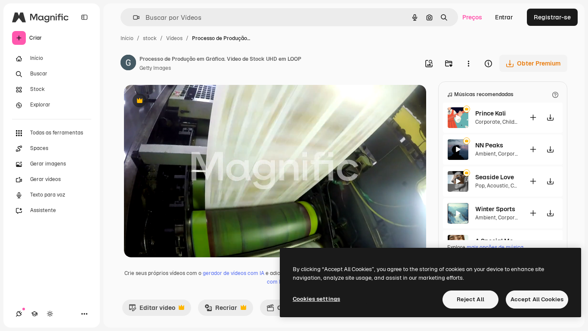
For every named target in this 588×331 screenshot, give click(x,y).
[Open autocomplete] (133, 17)
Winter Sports (495, 209)
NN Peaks (489, 145)
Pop (480, 185)
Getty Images (155, 68)
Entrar (504, 17)
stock (150, 38)
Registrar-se (552, 17)
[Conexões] (19, 314)
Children (512, 122)
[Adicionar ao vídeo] (533, 117)
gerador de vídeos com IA (233, 273)
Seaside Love (494, 177)
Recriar (220, 310)
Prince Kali (490, 113)
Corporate (487, 122)
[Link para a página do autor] (128, 64)
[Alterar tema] (50, 314)
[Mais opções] (468, 63)
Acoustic (497, 185)
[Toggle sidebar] (84, 17)
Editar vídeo (152, 310)
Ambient (485, 153)
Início (127, 38)
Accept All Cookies (537, 299)
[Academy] (34, 314)
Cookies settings (316, 299)
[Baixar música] (550, 117)
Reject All (470, 299)
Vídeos (174, 38)
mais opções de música (495, 247)
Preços (472, 17)
